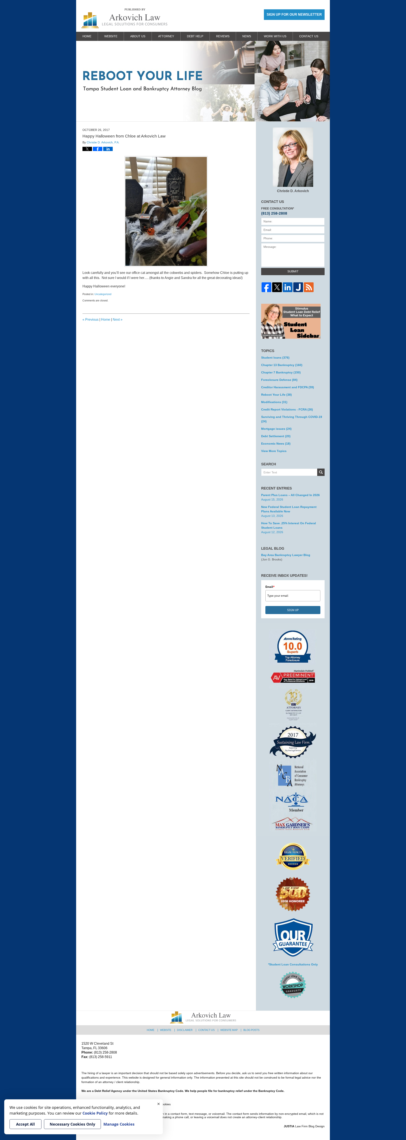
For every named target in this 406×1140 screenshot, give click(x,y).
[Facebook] (266, 287)
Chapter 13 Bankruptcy (281, 365)
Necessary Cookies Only (72, 1124)
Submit (293, 271)
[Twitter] (277, 287)
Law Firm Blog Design (304, 1126)
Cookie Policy (95, 1113)
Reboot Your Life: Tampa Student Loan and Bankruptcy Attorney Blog (124, 18)
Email (270, 587)
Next (117, 319)
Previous (90, 319)
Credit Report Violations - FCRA (287, 409)
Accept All (25, 1124)
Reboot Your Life (276, 394)
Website (110, 36)
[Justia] (298, 287)
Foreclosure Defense (279, 379)
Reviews (222, 36)
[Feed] (308, 287)
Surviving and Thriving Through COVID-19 (291, 419)
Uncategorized (103, 294)
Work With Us (275, 36)
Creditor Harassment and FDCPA (287, 387)
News (246, 36)
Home (86, 36)
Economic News (276, 443)
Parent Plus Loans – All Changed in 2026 (290, 495)
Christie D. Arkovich (293, 191)
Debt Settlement (276, 436)
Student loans (275, 357)
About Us (137, 36)
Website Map (229, 1030)
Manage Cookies (118, 1124)
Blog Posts (251, 1030)
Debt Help (195, 36)
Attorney (166, 36)
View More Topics (274, 451)
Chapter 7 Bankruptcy (281, 372)
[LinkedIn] (287, 287)
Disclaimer (185, 1030)
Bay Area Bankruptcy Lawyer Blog (285, 555)
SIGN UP (293, 610)
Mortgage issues (276, 428)
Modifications (274, 402)
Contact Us (308, 36)
